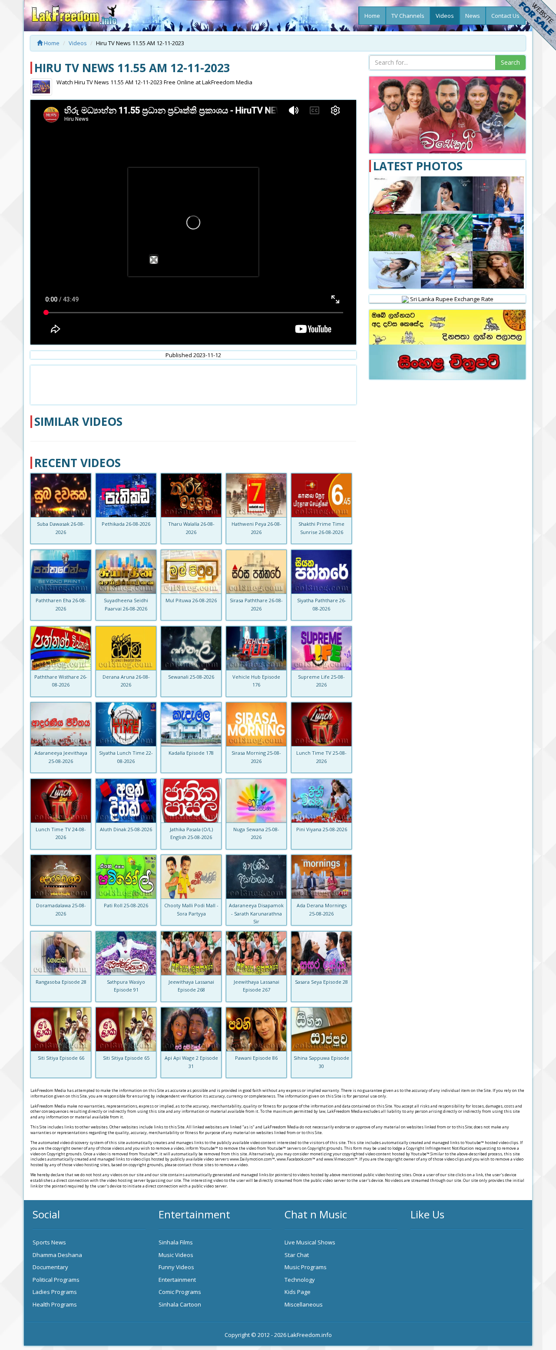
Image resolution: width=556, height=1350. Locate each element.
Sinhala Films (176, 1242)
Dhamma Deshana (57, 1255)
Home (372, 16)
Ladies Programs (55, 1292)
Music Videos (176, 1255)
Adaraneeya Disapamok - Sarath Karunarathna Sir (256, 913)
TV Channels (407, 16)
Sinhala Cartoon (180, 1304)
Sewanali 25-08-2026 (191, 676)
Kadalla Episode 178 (191, 753)
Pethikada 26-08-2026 (126, 524)
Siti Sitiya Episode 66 (61, 1058)
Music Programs (306, 1267)
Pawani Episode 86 (256, 1058)
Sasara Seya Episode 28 (321, 982)
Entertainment (177, 1280)
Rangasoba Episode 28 (61, 982)
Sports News (49, 1242)
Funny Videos (176, 1267)
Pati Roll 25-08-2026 (126, 905)
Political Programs (56, 1280)
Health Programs (55, 1304)
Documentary (50, 1267)
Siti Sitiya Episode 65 (126, 1058)
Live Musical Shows (310, 1242)
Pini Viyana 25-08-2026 (321, 829)
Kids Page (298, 1292)
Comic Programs (180, 1292)
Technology (300, 1280)
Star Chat (297, 1255)
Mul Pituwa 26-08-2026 (191, 600)
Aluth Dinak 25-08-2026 (126, 829)
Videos (445, 16)
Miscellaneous (304, 1304)
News (472, 16)
